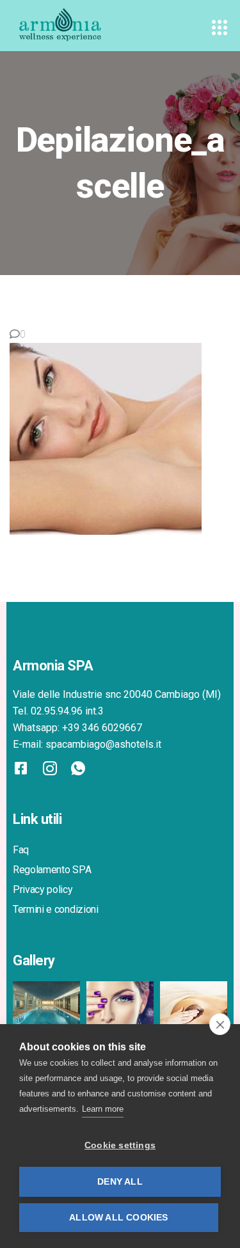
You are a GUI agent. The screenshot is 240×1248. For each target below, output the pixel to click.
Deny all (120, 1182)
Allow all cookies (118, 1217)
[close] (219, 1024)
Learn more (103, 1109)
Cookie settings (120, 1145)
